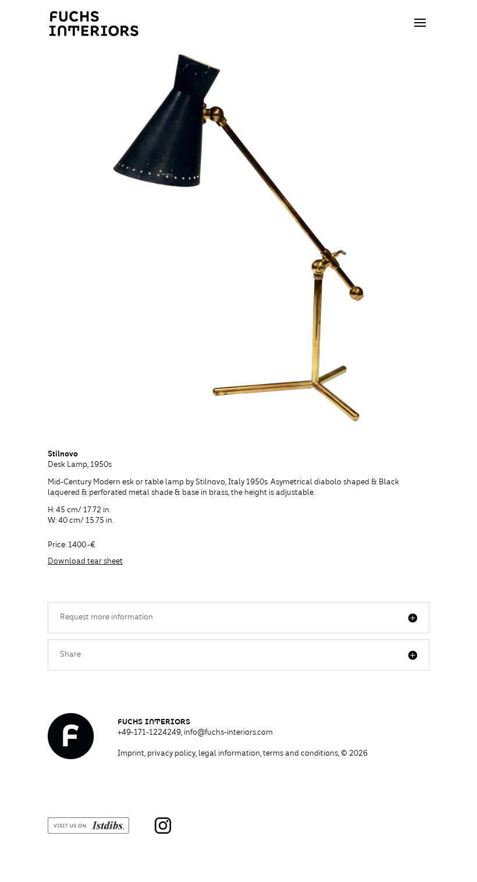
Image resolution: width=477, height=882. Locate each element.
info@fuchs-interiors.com (228, 732)
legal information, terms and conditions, (283, 753)
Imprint (131, 753)
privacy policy (171, 753)
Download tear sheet (85, 561)
